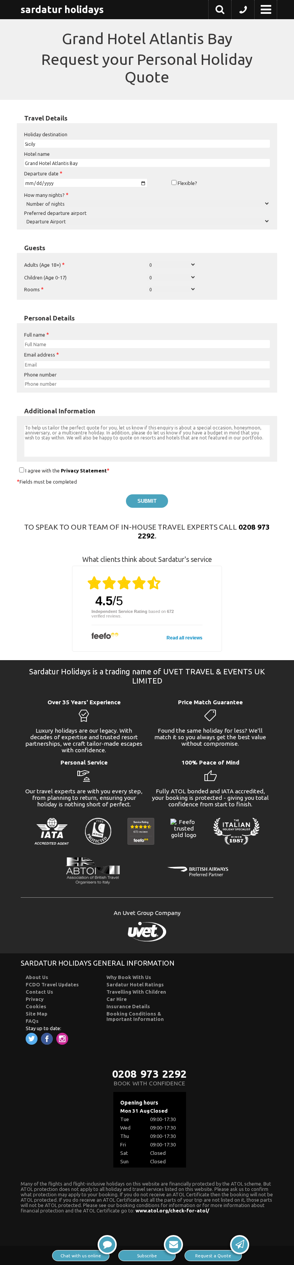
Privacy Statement (84, 470)
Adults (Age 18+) (44, 265)
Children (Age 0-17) (45, 277)
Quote (213, 1255)
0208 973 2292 (149, 1074)
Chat (80, 1255)
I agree (33, 470)
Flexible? (186, 183)
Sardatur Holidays (62, 9)
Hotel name (37, 154)
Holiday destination (45, 134)
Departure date (43, 173)
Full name (36, 335)
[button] (220, 10)
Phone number (40, 374)
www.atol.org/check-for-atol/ (172, 1210)
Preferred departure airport (55, 213)
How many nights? (46, 195)
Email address (41, 355)
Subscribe (147, 1255)
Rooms (34, 289)
